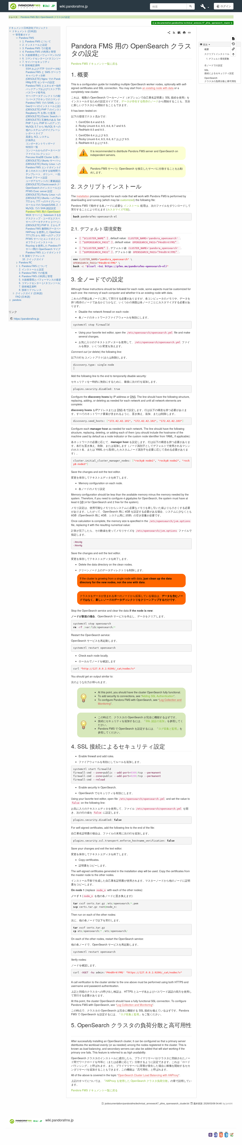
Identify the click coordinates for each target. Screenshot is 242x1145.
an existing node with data (158, 88)
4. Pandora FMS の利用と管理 (39, 51)
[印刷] (184, 32)
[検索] (191, 6)
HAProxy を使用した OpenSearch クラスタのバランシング (58, 232)
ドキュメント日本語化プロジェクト (28, 27)
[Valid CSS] (226, 1134)
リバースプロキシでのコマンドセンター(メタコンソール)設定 (60, 99)
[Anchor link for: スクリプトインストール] (144, 186)
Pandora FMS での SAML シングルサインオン (51, 102)
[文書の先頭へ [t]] (233, 53)
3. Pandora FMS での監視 (36, 48)
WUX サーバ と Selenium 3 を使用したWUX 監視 (53, 215)
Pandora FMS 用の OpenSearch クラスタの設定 (45, 17)
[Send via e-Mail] (179, 32)
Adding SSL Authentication (158, 696)
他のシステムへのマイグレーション (45, 130)
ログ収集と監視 (167, 728)
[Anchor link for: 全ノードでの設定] (126, 279)
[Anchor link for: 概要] (91, 74)
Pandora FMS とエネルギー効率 (43, 85)
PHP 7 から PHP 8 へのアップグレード (47, 123)
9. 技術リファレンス (33, 255)
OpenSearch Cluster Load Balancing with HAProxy (148, 1075)
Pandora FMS (26, 37)
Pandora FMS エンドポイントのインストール (51, 167)
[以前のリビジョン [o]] (233, 43)
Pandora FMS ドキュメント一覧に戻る (94, 63)
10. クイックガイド (33, 259)
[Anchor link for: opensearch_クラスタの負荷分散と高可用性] (74, 1031)
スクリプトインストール (216, 53)
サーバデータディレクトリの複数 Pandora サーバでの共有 (58, 96)
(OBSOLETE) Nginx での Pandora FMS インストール (55, 79)
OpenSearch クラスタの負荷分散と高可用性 (220, 79)
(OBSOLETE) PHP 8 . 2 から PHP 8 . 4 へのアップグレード (59, 225)
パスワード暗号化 (35, 92)
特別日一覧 (32, 147)
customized (127, 200)
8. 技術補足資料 (31, 65)
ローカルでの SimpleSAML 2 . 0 (43, 204)
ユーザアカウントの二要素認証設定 (45, 181)
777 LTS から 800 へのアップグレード (47, 235)
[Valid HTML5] (221, 1134)
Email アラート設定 (36, 177)
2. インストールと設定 (34, 44)
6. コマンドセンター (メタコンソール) (43, 58)
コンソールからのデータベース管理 (45, 150)
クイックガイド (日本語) (29, 293)
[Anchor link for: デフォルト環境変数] (124, 228)
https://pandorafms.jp (26, 318)
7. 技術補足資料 (27, 286)
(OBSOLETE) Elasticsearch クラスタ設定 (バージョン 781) (58, 184)
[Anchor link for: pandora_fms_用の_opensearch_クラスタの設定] (102, 52)
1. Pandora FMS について (36, 41)
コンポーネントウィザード (40, 143)
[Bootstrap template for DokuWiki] (210, 1134)
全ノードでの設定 (213, 65)
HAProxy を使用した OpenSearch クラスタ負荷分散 (136, 1081)
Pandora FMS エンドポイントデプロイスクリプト (53, 252)
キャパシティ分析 (35, 75)
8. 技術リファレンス (30, 290)
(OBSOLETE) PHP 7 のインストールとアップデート (55, 109)
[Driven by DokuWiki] (231, 1134)
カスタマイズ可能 (117, 209)
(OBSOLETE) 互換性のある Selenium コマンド (52, 119)
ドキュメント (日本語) (24, 31)
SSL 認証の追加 (155, 721)
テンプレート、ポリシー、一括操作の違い (49, 174)
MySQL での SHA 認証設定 (41, 208)
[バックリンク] (233, 48)
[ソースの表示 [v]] (233, 38)
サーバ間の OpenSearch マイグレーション (49, 249)
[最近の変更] (174, 32)
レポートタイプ (34, 133)
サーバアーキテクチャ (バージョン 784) (48, 221)
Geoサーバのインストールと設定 (44, 106)
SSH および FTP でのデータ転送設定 (46, 68)
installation (83, 196)
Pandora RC (25, 262)
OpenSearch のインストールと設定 (45, 187)
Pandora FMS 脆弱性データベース (45, 228)
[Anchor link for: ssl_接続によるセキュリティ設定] (168, 746)
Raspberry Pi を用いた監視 (40, 113)
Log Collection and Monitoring (134, 1005)
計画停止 (31, 140)
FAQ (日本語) (23, 296)
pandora (16, 300)
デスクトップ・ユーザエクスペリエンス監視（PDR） (55, 218)
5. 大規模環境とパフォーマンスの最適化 (44, 55)
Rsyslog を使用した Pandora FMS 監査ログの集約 (53, 245)
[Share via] (169, 32)
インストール (132, 205)
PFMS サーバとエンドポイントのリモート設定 (52, 238)
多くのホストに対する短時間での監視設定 (49, 170)
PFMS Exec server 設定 (39, 191)
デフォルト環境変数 (219, 58)
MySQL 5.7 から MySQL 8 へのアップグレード (52, 126)
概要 (206, 49)
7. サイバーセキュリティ (36, 62)
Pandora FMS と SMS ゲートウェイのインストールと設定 (58, 72)
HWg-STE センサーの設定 (40, 82)
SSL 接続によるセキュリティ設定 (219, 71)
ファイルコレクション (38, 153)
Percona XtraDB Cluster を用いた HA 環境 (49, 157)
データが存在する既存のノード (139, 101)
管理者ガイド (23, 34)
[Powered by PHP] (216, 1134)
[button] (205, 6)
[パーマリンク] (189, 32)
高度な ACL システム (37, 136)
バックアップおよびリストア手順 (44, 89)
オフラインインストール (39, 242)
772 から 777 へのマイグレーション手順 (48, 201)
